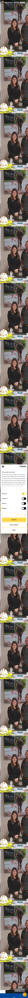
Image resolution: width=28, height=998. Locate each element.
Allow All (14, 519)
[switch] (24, 498)
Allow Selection (14, 524)
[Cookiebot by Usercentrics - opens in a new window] (19, 467)
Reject (14, 530)
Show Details (20, 514)
